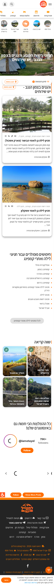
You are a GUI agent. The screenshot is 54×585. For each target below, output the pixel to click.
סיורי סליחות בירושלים (43, 372)
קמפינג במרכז (43, 273)
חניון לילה (20, 136)
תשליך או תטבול (17, 373)
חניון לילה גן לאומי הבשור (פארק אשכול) (27, 140)
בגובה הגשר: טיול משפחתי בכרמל (16, 402)
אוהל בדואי (44, 303)
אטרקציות (44, 527)
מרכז (36, 536)
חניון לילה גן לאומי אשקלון (35, 210)
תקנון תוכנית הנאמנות (13, 572)
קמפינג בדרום (43, 282)
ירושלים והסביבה (24, 536)
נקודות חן (19, 527)
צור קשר (41, 518)
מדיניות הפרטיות (30, 582)
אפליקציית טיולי (42, 265)
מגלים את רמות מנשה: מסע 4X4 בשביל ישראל (41, 401)
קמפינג (28, 136)
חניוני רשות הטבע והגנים (41, 136)
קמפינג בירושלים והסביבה (37, 278)
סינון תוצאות (39, 81)
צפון (43, 536)
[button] (51, 4)
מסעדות (32, 532)
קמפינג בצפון (43, 269)
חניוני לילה (44, 294)
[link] (27, 566)
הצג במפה (10, 81)
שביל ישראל (44, 308)
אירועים (9, 527)
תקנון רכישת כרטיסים (32, 572)
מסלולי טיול (31, 527)
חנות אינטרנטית (35, 522)
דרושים (28, 518)
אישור (6, 580)
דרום (12, 536)
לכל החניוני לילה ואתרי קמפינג (27, 320)
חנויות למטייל (12, 518)
